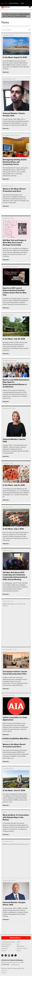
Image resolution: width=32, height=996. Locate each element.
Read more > (6, 128)
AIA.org (19, 950)
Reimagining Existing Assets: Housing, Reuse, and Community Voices (15, 162)
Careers (19, 942)
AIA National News (7, 360)
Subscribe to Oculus (22, 948)
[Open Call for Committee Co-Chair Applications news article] (16, 706)
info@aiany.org (15, 964)
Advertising (4, 948)
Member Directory (6, 944)
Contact (3, 950)
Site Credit (3, 972)
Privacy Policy (4, 970)
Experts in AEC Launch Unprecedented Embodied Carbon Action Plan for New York (14, 291)
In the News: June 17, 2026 (14, 790)
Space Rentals (20, 946)
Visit (18, 944)
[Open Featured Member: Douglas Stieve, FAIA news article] (16, 891)
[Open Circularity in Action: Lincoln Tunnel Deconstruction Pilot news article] (16, 660)
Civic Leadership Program (9, 135)
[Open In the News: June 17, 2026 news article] (16, 779)
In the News (5, 186)
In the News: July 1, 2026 (13, 529)
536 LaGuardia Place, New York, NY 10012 (12, 962)
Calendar (22, 3)
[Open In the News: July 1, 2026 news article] (16, 518)
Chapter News (6, 218)
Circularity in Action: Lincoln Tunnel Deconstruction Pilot (15, 672)
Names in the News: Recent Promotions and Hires (14, 190)
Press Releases (5, 946)
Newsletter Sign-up (15, 938)
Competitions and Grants (8, 942)
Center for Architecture (14, 3)
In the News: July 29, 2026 (14, 339)
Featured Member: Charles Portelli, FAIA (14, 114)
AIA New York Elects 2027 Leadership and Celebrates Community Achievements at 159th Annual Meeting (15, 576)
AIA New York (4, 3)
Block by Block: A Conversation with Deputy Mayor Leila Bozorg (16, 817)
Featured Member (7, 408)
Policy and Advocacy (7, 266)
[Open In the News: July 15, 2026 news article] (16, 474)
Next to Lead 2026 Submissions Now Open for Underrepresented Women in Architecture (16, 383)
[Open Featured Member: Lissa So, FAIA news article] (16, 423)
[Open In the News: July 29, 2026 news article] (16, 326)
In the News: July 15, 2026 (14, 485)
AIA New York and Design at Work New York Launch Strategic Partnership (14, 242)
